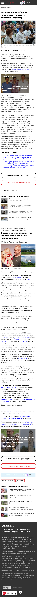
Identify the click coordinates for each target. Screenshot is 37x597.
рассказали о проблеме (21, 69)
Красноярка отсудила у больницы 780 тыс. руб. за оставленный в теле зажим (21, 211)
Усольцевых (17, 277)
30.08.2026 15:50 (6, 228)
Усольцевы (22, 358)
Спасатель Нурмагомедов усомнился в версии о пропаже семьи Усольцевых (20, 496)
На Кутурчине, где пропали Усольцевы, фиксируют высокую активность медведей (21, 502)
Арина (24, 341)
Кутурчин (4, 337)
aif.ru (29, 279)
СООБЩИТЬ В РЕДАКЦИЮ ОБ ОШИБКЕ (16, 532)
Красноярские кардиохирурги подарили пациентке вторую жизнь (21, 205)
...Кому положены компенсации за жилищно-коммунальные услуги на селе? (17, 158)
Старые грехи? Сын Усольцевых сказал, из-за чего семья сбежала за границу (21, 514)
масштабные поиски (15, 411)
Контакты (6, 529)
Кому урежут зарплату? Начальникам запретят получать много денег (19, 163)
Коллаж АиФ (16, 268)
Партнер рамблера (17, 587)
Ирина (3, 341)
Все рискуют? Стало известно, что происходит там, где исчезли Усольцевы (18, 439)
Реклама (14, 529)
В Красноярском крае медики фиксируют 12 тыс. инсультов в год (21, 199)
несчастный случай (8, 387)
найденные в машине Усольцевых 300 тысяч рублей (18, 423)
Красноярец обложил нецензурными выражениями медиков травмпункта (20, 218)
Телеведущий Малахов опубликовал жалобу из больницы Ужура (18, 167)
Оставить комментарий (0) (18, 183)
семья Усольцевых (23, 337)
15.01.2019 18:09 (6, 8)
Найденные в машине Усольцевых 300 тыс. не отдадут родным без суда (21, 489)
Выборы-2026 (25, 529)
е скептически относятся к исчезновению (16, 417)
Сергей (17, 339)
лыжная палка (6, 399)
